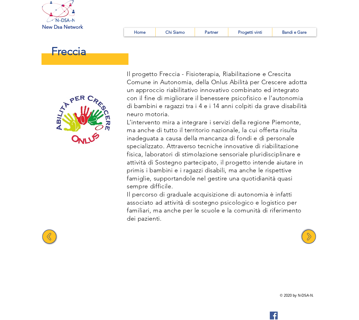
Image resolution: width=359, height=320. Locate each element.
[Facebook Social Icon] (274, 315)
